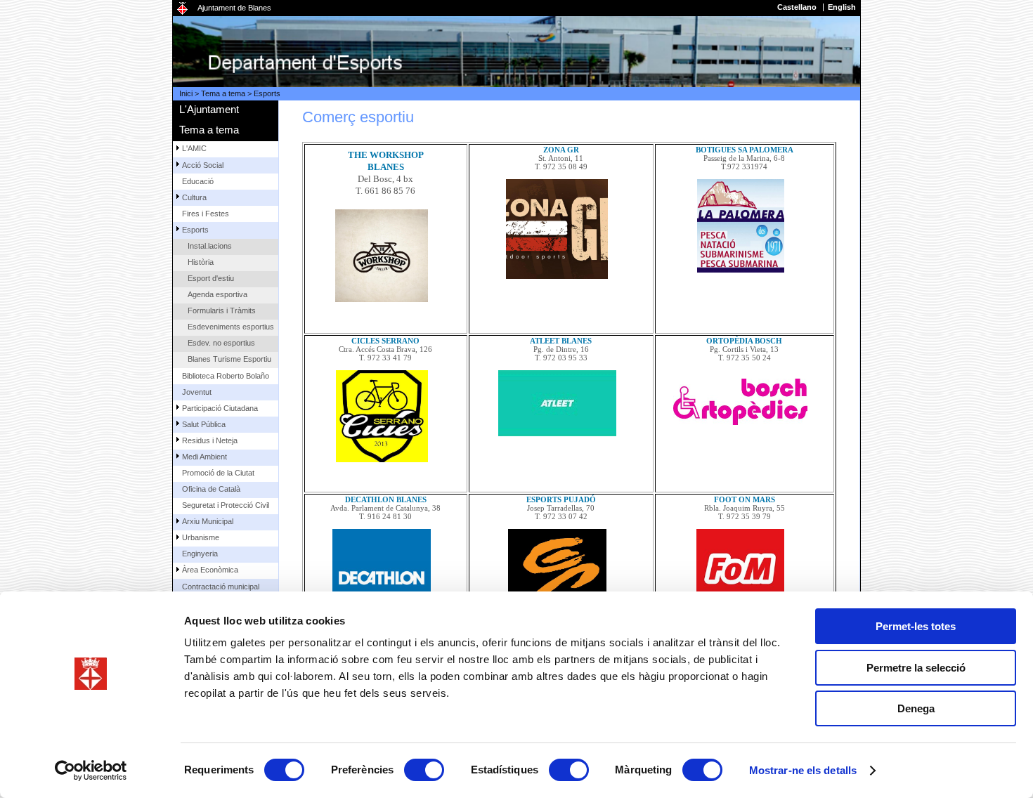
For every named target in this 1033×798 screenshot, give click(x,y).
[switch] (424, 770)
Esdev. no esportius (221, 343)
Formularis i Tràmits (222, 310)
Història (201, 262)
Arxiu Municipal (207, 521)
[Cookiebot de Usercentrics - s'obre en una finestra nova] (91, 770)
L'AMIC (194, 148)
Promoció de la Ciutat (218, 473)
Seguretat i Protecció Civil (225, 505)
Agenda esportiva (217, 294)
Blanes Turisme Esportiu (229, 359)
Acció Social (202, 165)
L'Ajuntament (209, 109)
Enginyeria (200, 553)
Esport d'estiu (211, 278)
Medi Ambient (204, 456)
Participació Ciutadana (220, 408)
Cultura (194, 197)
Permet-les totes (916, 626)
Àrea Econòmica (210, 569)
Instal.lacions (210, 246)
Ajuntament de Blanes (234, 8)
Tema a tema (223, 93)
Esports (267, 93)
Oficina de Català (211, 489)
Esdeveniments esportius (231, 326)
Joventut (197, 392)
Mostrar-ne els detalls (803, 770)
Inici (186, 93)
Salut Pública (204, 424)
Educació (198, 181)
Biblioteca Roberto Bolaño (225, 376)
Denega (916, 708)
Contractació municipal (220, 586)
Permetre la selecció (916, 668)
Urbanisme (200, 537)
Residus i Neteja (210, 440)
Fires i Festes (205, 213)
